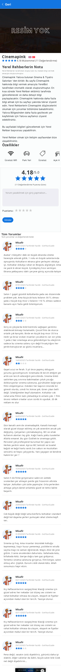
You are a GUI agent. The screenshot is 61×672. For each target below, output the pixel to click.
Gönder (7, 220)
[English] (29, 56)
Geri (7, 4)
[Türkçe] (34, 56)
